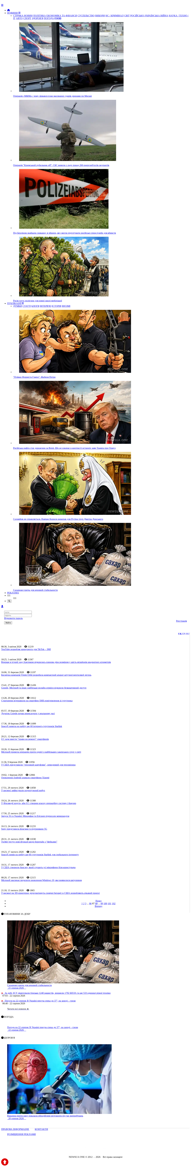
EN (184, 634)
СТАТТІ (27, 306)
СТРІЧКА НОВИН (23, 15)
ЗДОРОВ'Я (37, 18)
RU (188, 634)
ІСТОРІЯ (56, 306)
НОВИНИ (12, 13)
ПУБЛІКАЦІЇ (14, 303)
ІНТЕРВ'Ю (45, 306)
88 (96, 903)
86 (90, 903)
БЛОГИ (35, 306)
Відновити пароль (13, 618)
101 (109, 903)
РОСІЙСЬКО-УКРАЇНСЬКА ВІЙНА (149, 15)
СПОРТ (27, 18)
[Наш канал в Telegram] (94, 1149)
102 (113, 903)
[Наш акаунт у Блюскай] (80, 1149)
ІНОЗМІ (66, 306)
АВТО (19, 18)
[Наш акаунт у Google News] (102, 1149)
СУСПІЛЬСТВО (86, 15)
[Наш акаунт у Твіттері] (72, 1149)
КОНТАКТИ (41, 1129)
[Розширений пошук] (9, 601)
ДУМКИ (17, 306)
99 (102, 903)
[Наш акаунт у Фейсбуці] (87, 1149)
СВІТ (127, 15)
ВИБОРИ (100, 15)
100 (105, 903)
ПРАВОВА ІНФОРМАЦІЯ (15, 1129)
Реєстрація (181, 621)
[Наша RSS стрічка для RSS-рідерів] (119, 1149)
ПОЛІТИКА (39, 15)
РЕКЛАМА (13, 592)
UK (180, 634)
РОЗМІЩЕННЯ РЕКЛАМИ (21, 1134)
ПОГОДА (49, 18)
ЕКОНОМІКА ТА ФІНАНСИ (61, 15)
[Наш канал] (111, 1149)
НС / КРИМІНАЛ (114, 15)
